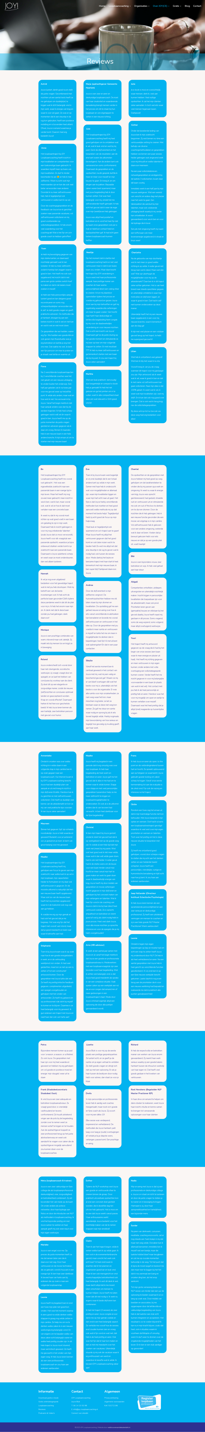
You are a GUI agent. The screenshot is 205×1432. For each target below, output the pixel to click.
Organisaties (140, 6)
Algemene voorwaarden (114, 1401)
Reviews (42, 1409)
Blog (187, 6)
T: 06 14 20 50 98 (79, 1405)
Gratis (176, 6)
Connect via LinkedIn (79, 1413)
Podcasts (42, 1413)
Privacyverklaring (111, 1398)
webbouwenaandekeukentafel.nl (119, 1427)
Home (102, 6)
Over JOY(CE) (160, 6)
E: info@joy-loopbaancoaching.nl (84, 1409)
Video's (52, 1413)
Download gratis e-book (48, 1398)
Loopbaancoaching (119, 6)
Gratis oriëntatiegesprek (48, 1401)
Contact (197, 6)
